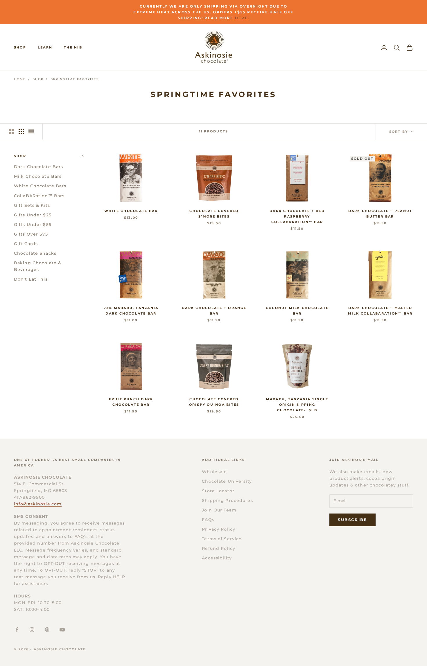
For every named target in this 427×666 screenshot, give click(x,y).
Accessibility (217, 558)
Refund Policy (218, 548)
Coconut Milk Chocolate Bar (297, 310)
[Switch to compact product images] (31, 131)
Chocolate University (227, 481)
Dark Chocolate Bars (38, 166)
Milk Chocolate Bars (38, 176)
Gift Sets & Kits (32, 205)
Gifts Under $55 (32, 224)
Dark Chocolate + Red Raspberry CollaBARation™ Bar (297, 216)
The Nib (73, 47)
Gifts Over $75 (31, 233)
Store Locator (218, 490)
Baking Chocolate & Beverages (37, 266)
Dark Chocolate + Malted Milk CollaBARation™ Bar (380, 310)
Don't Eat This (31, 279)
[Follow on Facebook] (17, 630)
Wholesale (214, 471)
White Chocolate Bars (40, 186)
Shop (20, 47)
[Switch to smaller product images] (21, 131)
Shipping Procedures (227, 500)
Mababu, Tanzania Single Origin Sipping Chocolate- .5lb (297, 404)
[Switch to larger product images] (11, 131)
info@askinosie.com (38, 504)
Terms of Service (222, 538)
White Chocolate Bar (131, 211)
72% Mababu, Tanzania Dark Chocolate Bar (131, 310)
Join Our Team (219, 510)
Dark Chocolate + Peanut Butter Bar (380, 213)
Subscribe (352, 519)
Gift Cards (26, 243)
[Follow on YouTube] (62, 630)
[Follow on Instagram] (32, 630)
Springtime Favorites (75, 79)
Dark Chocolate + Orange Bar (214, 310)
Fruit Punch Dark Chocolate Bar (131, 402)
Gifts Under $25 (32, 214)
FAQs (208, 519)
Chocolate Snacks (35, 253)
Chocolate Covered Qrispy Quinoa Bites (214, 402)
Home (20, 79)
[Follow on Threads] (47, 630)
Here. (242, 18)
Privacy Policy (218, 529)
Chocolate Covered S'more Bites (213, 213)
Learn (45, 47)
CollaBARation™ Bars (39, 195)
